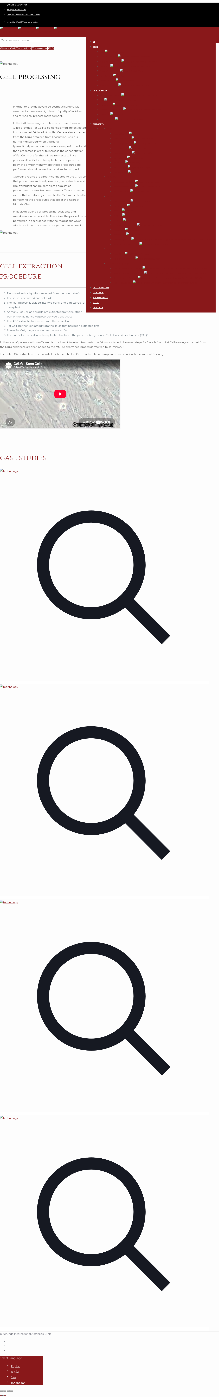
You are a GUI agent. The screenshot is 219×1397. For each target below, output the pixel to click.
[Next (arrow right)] (4, 1395)
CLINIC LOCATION (18, 5)
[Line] (8, 1346)
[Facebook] (8, 1341)
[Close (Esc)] (1, 1391)
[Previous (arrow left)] (1, 1395)
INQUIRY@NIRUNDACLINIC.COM (23, 14)
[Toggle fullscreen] (8, 1391)
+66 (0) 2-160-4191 (16, 9)
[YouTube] (8, 1350)
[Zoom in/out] (11, 1391)
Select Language (11, 1358)
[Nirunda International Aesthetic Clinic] (36, 32)
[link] (104, 576)
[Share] (4, 1391)
